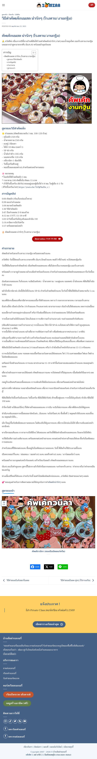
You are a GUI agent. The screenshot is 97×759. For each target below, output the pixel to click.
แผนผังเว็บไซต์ (56, 747)
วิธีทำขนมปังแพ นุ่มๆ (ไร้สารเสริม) (75, 580)
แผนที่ (45, 747)
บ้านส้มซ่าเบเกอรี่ (60, 751)
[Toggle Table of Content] (32, 53)
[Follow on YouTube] (24, 721)
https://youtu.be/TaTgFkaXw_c (33, 187)
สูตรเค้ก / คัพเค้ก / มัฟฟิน (11, 14)
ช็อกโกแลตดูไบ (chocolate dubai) (57, 754)
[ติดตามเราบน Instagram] (5, 721)
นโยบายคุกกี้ (68, 747)
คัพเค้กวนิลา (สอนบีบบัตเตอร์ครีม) (48, 551)
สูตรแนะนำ (11, 68)
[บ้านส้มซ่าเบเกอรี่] (48, 5)
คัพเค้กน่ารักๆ (54, 482)
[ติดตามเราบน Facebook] (5, 729)
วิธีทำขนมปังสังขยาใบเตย (17, 580)
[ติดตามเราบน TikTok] (10, 721)
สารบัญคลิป (11, 62)
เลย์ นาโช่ (37, 754)
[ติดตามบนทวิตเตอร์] (15, 721)
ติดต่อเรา (38, 747)
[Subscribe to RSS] (20, 721)
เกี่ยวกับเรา (28, 747)
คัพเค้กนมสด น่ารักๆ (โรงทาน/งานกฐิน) (19, 56)
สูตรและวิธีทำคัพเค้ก (14, 59)
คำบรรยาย (11, 65)
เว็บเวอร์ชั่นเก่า (9, 654)
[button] (3, 5)
